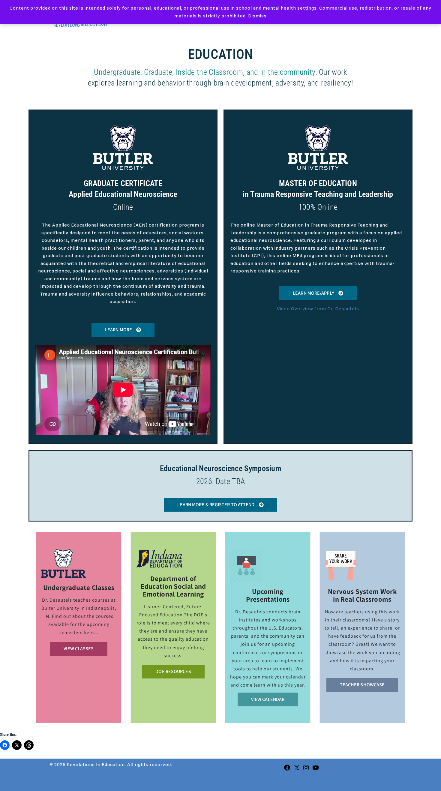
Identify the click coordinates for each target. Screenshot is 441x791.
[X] (296, 769)
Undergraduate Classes (78, 587)
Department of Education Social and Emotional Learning (173, 586)
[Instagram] (306, 769)
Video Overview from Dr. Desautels (318, 308)
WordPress (108, 783)
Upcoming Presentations (268, 595)
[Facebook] (287, 769)
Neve (56, 783)
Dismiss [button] (257, 16)
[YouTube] (315, 769)
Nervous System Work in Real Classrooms (362, 595)
